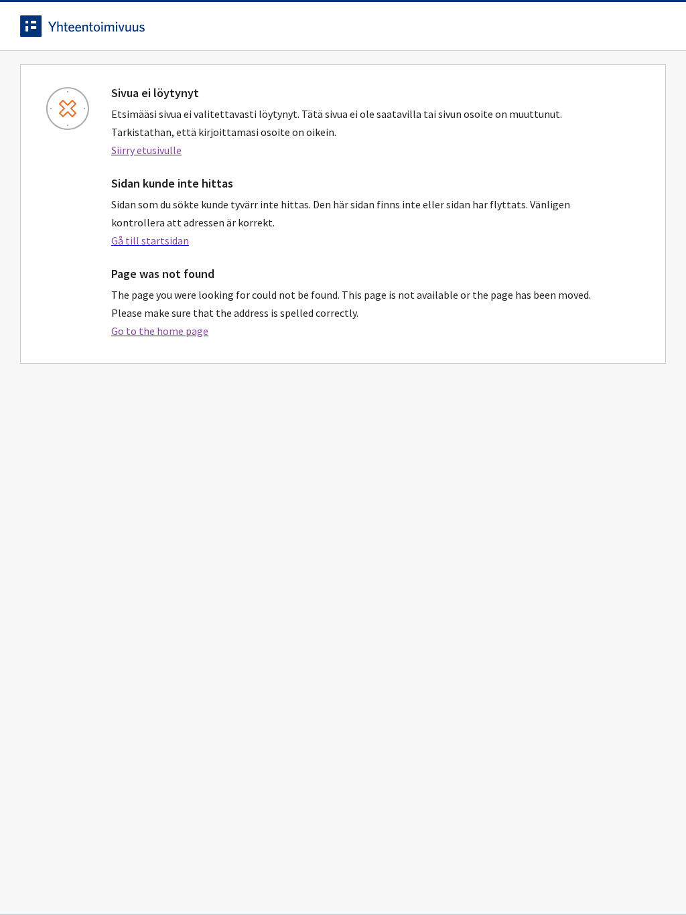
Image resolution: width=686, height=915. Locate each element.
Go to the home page (159, 331)
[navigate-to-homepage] (343, 26)
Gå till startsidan (150, 240)
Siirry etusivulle (146, 150)
